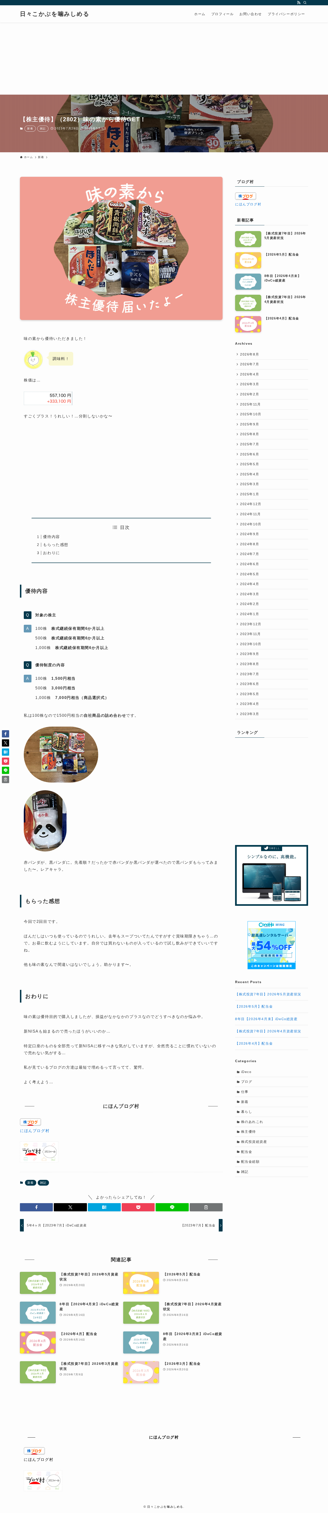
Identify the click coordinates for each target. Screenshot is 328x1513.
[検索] (305, 2)
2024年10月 (250, 524)
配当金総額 (250, 1162)
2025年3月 (249, 484)
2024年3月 (249, 594)
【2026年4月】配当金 (254, 1043)
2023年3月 (249, 714)
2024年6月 (249, 564)
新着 (30, 128)
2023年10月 (250, 644)
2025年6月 (249, 454)
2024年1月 (249, 614)
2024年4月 (249, 584)
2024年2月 (249, 604)
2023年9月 (249, 654)
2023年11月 (250, 634)
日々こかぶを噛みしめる (55, 14)
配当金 (246, 1152)
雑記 (43, 128)
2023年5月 (249, 694)
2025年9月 (249, 424)
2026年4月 (249, 374)
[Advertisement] (164, 58)
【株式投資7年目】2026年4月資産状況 (268, 1031)
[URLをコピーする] (206, 1207)
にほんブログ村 (34, 1131)
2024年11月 (250, 514)
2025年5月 (249, 464)
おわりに (51, 553)
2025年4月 (249, 474)
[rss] (299, 2)
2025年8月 (249, 434)
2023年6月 (249, 684)
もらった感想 (55, 545)
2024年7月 (249, 554)
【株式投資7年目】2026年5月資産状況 (268, 994)
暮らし (246, 1112)
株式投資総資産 (254, 1142)
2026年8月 (249, 354)
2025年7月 (249, 444)
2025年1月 (249, 494)
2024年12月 (250, 504)
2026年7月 (249, 364)
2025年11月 (250, 404)
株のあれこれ (252, 1122)
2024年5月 (249, 574)
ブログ (246, 1082)
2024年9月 (249, 534)
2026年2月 (249, 394)
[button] (36, 1207)
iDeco (246, 1072)
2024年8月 (249, 544)
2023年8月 (249, 664)
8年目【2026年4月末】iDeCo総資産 (266, 1019)
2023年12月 (250, 624)
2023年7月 (249, 674)
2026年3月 (249, 384)
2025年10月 (250, 414)
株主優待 (248, 1131)
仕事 (245, 1092)
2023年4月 (249, 704)
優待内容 (51, 537)
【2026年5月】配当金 (254, 1006)
